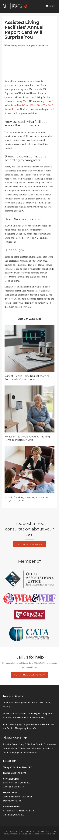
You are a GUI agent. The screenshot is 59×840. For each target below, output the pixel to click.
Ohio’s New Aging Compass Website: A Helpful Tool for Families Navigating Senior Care (28, 726)
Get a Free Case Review (29, 544)
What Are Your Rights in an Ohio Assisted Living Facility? (27, 704)
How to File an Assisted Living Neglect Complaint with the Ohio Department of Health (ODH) (27, 715)
